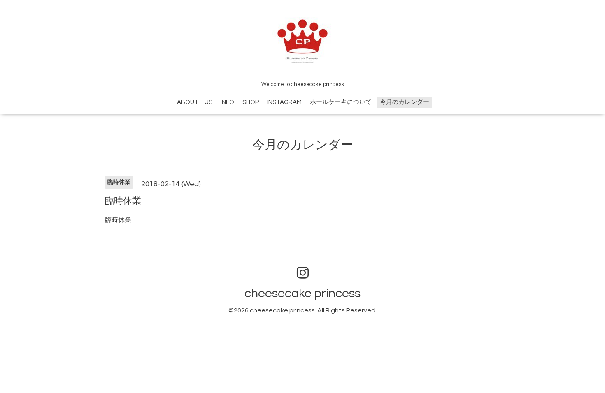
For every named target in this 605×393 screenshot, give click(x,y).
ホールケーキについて (341, 102)
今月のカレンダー (404, 102)
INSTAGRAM (284, 102)
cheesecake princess (302, 293)
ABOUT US (194, 102)
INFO (227, 102)
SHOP (250, 102)
